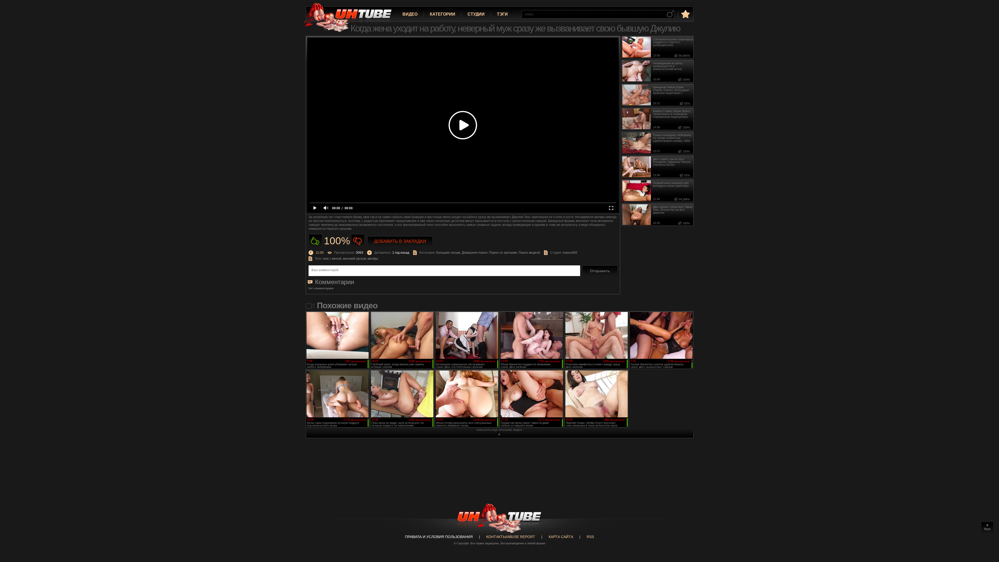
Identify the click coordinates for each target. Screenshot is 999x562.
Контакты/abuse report (510, 537)
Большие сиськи (448, 252)
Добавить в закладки (400, 241)
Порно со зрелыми (503, 252)
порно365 (570, 252)
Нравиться (315, 241)
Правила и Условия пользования (439, 537)
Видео (410, 14)
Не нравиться (358, 241)
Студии (476, 14)
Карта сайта (561, 537)
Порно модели (529, 252)
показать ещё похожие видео (499, 430)
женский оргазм (354, 258)
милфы (373, 258)
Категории (442, 14)
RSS (590, 537)
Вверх (987, 527)
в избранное (685, 14)
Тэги (502, 14)
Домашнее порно (475, 252)
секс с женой (332, 258)
